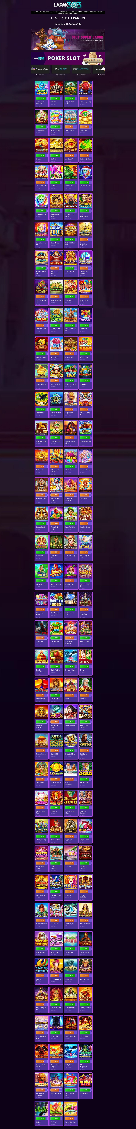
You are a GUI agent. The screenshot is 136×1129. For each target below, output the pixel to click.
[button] (103, 69)
